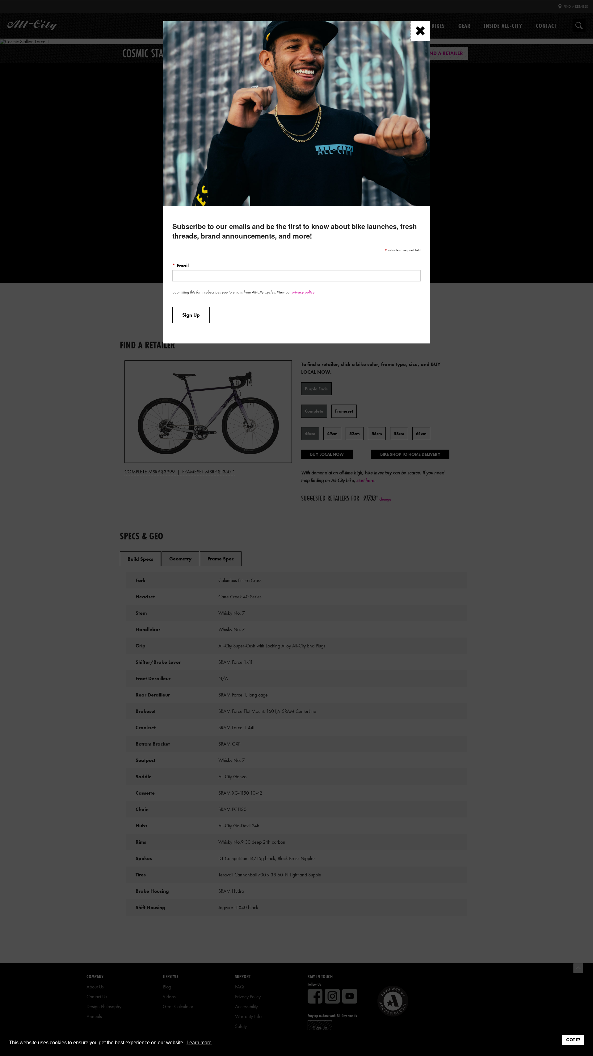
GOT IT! (573, 1039)
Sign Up (191, 315)
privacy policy (303, 292)
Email (180, 265)
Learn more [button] (199, 1042)
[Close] (420, 31)
